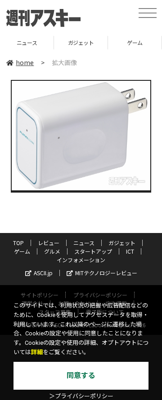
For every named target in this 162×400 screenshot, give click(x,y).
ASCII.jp (43, 273)
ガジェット (65, 42)
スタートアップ (93, 251)
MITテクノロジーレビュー (106, 273)
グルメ (52, 251)
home (25, 62)
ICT (130, 251)
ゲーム (119, 42)
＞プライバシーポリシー (81, 396)
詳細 (37, 352)
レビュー (48, 242)
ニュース (83, 242)
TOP (18, 242)
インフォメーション (81, 260)
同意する (81, 375)
